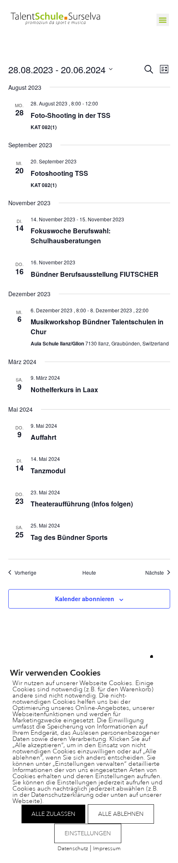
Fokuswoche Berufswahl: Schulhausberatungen (71, 235)
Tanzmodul (48, 470)
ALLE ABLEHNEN (121, 813)
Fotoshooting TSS (59, 173)
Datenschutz (73, 848)
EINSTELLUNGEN (88, 833)
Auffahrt (43, 437)
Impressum (107, 848)
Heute (89, 572)
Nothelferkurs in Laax (64, 389)
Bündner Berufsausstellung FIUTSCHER (95, 274)
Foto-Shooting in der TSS (71, 115)
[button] (162, 20)
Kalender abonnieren (84, 599)
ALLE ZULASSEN (53, 813)
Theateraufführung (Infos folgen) (82, 503)
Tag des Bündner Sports (69, 537)
